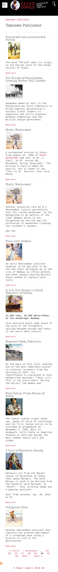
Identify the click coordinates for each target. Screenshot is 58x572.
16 (16, 553)
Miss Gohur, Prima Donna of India (25, 394)
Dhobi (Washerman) (18, 130)
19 (35, 553)
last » (38, 556)
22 (16, 556)
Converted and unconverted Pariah (25, 38)
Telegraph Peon (17, 507)
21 (48, 553)
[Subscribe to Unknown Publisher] (29, 563)
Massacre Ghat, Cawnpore (23, 341)
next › (26, 556)
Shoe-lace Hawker (18, 241)
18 (29, 553)
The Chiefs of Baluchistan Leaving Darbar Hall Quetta (25, 79)
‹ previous (30, 551)
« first (14, 551)
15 (9, 553)
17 (22, 553)
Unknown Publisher (18, 20)
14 (47, 551)
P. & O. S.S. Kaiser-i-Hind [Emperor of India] (24, 291)
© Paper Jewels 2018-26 (29, 568)
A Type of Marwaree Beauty (24, 450)
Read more (11, 73)
